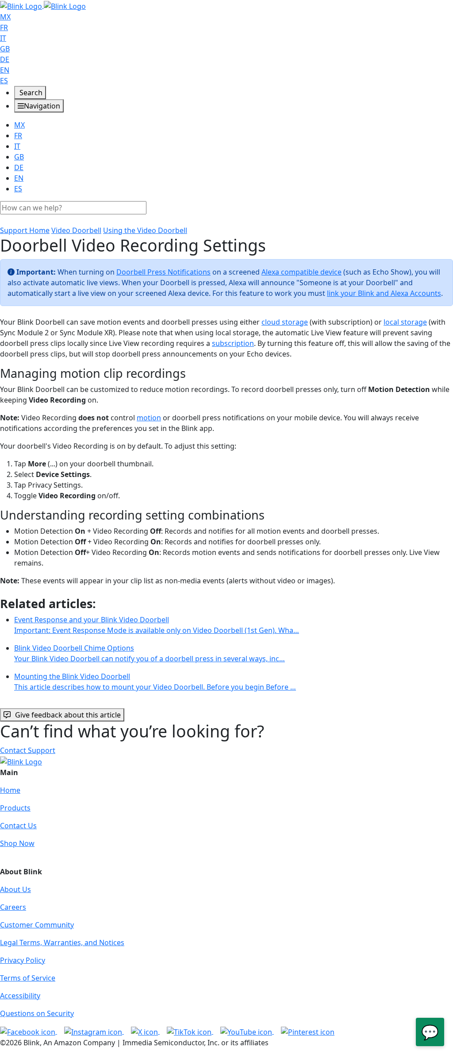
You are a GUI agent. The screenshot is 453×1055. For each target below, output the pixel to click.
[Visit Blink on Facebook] (28, 1031)
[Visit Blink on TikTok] (190, 1031)
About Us (15, 889)
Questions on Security (37, 1013)
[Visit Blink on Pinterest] (307, 1031)
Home (10, 790)
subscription (233, 343)
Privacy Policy (22, 960)
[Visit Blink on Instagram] (94, 1031)
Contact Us (18, 825)
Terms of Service (27, 978)
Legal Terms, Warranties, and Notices (62, 942)
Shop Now (17, 843)
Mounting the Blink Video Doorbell (155, 681)
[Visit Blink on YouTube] (247, 1031)
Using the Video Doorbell (145, 230)
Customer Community (37, 925)
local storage (405, 322)
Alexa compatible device (301, 272)
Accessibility (20, 996)
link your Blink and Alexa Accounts (384, 293)
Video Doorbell (76, 230)
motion (149, 418)
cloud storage (284, 322)
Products (15, 808)
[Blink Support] (43, 5)
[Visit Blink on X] (145, 1031)
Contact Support (27, 750)
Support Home (25, 230)
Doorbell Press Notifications (163, 272)
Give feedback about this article (68, 715)
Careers (13, 907)
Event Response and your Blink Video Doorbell (156, 625)
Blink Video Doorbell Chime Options (149, 653)
